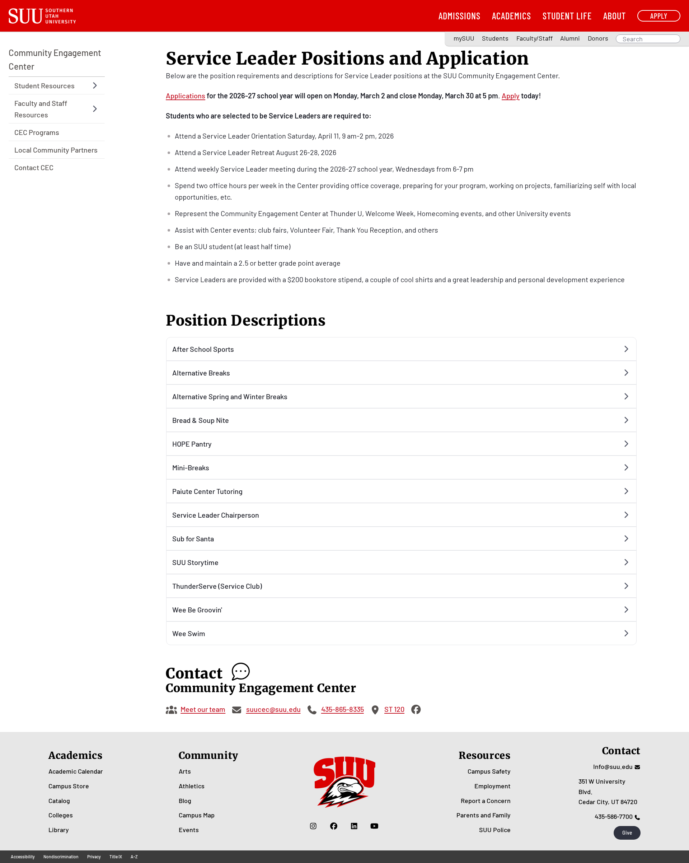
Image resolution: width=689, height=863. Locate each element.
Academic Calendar (75, 771)
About (614, 15)
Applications (185, 95)
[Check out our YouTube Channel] (374, 826)
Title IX (115, 856)
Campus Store (68, 786)
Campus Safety (489, 771)
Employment (492, 786)
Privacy (94, 856)
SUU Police (495, 830)
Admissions (460, 15)
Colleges (60, 815)
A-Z (134, 856)
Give (627, 833)
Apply (658, 15)
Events (189, 830)
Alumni (570, 38)
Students (495, 38)
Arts (185, 771)
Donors (598, 38)
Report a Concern (486, 800)
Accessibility (23, 856)
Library (58, 830)
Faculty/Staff (534, 38)
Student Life (567, 15)
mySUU (464, 38)
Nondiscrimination (61, 856)
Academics (511, 15)
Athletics (192, 786)
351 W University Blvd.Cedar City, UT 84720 (607, 791)
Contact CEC (33, 167)
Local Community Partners (56, 149)
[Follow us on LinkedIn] (354, 826)
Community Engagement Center (55, 59)
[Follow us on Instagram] (313, 826)
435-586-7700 (614, 816)
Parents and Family (483, 815)
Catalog (59, 800)
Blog (185, 800)
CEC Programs (36, 132)
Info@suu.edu (613, 766)
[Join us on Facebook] (333, 826)
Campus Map (197, 815)
